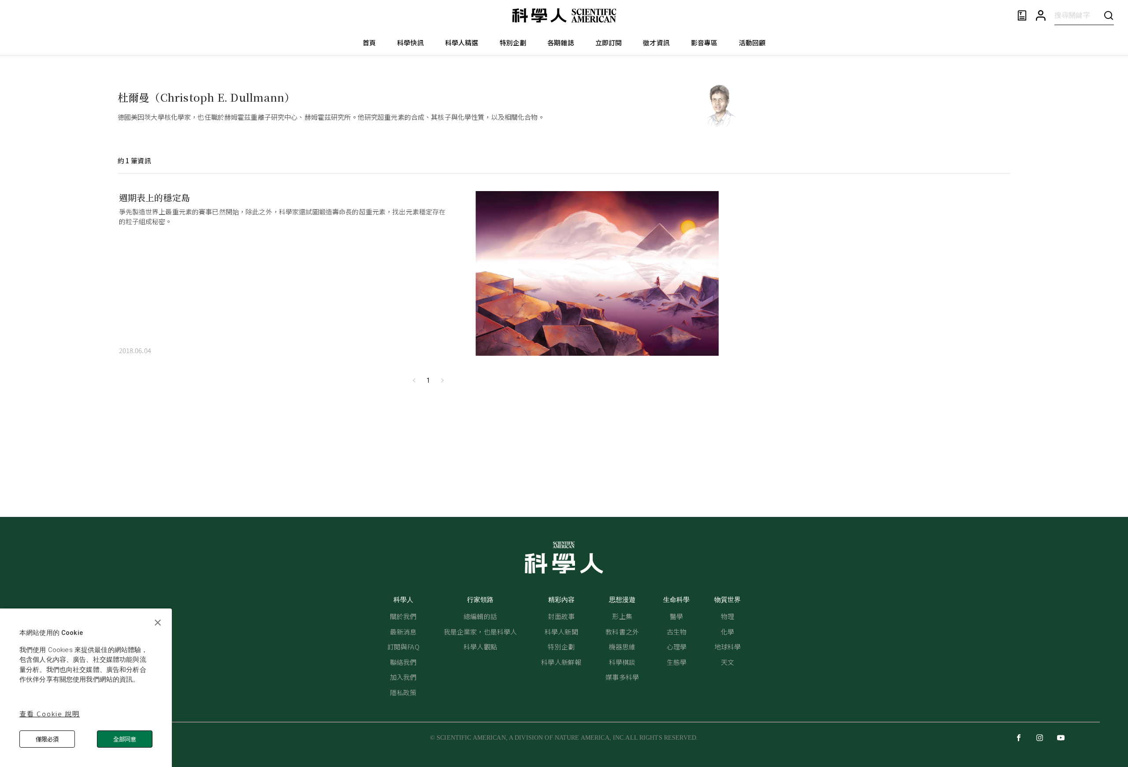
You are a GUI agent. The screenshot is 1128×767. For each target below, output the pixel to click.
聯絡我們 (403, 662)
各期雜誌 (560, 42)
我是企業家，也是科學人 (480, 631)
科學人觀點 (480, 646)
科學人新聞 (561, 631)
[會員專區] (1041, 16)
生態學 (676, 662)
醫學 (676, 616)
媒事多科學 (622, 677)
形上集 (622, 616)
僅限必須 (47, 739)
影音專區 (704, 42)
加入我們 (403, 677)
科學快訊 (410, 42)
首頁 (369, 42)
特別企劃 (513, 42)
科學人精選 (462, 42)
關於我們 (403, 616)
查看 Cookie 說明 (49, 713)
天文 (727, 662)
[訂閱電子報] (1022, 16)
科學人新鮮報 (561, 662)
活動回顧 (752, 42)
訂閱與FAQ (403, 646)
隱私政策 (403, 692)
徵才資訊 (656, 42)
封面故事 (561, 616)
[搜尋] (1108, 15)
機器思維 (622, 646)
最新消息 (403, 631)
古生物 (676, 631)
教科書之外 (622, 631)
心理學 (676, 646)
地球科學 (727, 646)
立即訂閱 (608, 42)
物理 (727, 616)
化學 (727, 631)
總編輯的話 (480, 616)
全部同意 (124, 739)
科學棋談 (622, 662)
